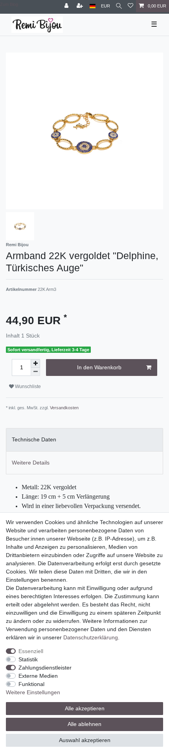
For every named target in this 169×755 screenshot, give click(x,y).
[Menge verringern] (35, 372)
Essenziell (30, 651)
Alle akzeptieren (85, 708)
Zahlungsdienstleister (45, 667)
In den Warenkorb (99, 367)
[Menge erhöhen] (35, 363)
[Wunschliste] (130, 6)
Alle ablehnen (84, 724)
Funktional (31, 684)
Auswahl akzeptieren (84, 740)
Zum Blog (9, 4)
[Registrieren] (80, 6)
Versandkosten (64, 407)
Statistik (28, 659)
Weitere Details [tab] (31, 462)
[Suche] (119, 6)
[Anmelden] (67, 6)
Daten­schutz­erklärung (90, 637)
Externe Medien (38, 676)
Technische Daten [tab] (34, 439)
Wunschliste (27, 386)
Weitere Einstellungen (33, 692)
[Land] (92, 6)
